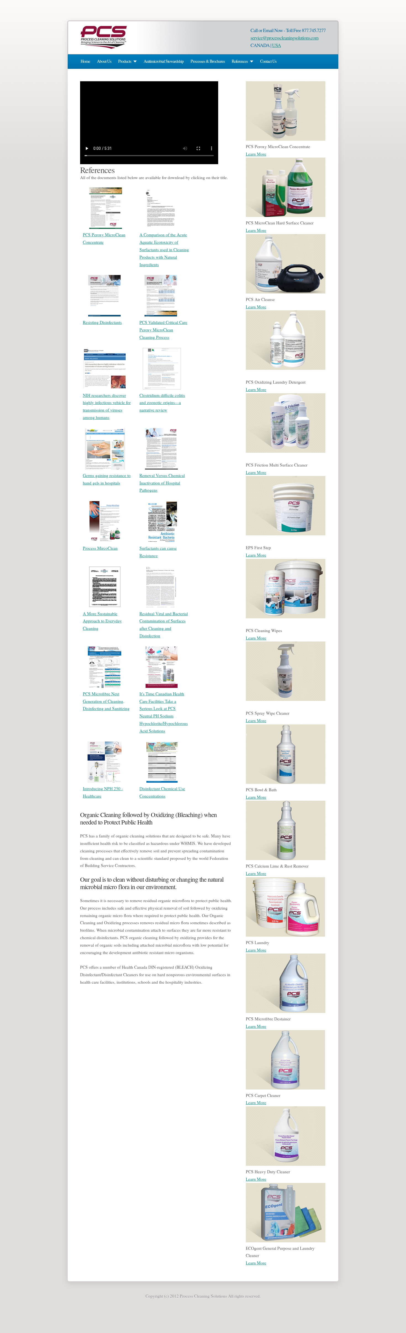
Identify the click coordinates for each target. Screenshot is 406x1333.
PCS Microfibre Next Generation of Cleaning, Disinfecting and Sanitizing (106, 701)
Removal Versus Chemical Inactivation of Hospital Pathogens (162, 483)
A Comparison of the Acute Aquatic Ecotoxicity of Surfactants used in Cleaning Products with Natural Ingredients (164, 249)
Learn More (256, 154)
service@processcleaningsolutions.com (284, 37)
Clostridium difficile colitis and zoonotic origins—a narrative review (162, 402)
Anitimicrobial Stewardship (164, 61)
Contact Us (268, 61)
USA (276, 45)
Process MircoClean (100, 548)
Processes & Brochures (208, 61)
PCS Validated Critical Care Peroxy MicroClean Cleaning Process (163, 329)
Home (85, 61)
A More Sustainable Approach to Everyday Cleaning (102, 621)
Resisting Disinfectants (102, 322)
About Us (104, 61)
